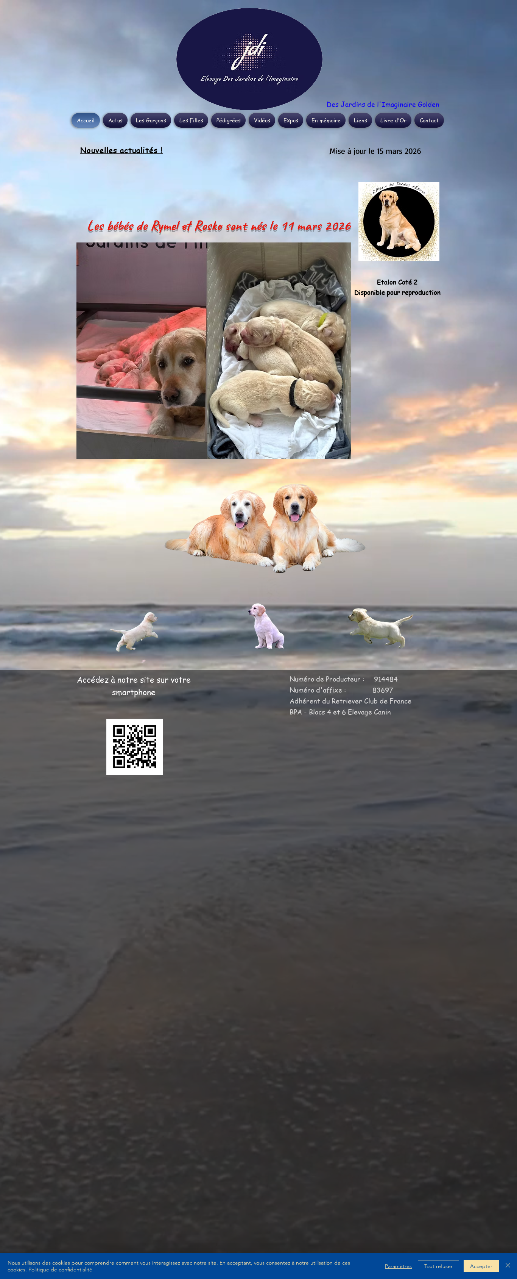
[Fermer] (507, 1266)
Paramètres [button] (398, 1266)
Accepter (481, 1266)
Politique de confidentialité (60, 1269)
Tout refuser (438, 1266)
